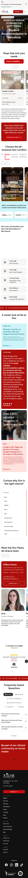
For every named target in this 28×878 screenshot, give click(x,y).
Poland (5, 851)
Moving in (9, 694)
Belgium (5, 840)
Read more (6, 469)
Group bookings (7, 871)
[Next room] (16, 67)
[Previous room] (12, 67)
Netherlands (6, 849)
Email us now (13, 583)
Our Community (7, 868)
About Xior (6, 866)
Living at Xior (10, 706)
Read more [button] (14, 660)
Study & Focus (7, 156)
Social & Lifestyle (14, 155)
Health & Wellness (23, 155)
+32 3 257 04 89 (7, 828)
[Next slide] (7, 163)
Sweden (5, 860)
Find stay (17, 11)
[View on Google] (14, 664)
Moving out (20, 694)
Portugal (5, 854)
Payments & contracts (15, 702)
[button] (3, 81)
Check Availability (13, 61)
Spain (4, 857)
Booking (21, 706)
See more (14, 735)
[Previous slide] (3, 163)
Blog (4, 874)
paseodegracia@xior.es (10, 579)
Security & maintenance (15, 698)
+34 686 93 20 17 (8, 577)
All (2, 154)
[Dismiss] (26, 4)
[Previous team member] (3, 555)
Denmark (5, 843)
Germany (5, 846)
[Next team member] (7, 555)
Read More (6, 345)
